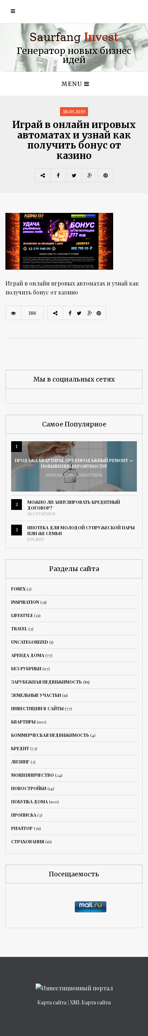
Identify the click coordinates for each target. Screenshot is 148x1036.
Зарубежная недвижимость (46, 682)
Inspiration (25, 602)
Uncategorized (29, 642)
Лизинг (20, 762)
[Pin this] (106, 175)
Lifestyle (22, 615)
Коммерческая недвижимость (50, 735)
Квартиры (90, 475)
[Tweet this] (74, 175)
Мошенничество (32, 775)
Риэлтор (22, 828)
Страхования (27, 841)
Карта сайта (51, 1002)
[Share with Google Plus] (90, 175)
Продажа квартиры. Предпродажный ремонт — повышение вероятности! (74, 463)
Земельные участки (36, 695)
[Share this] (58, 175)
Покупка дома (29, 801)
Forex (18, 589)
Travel (19, 628)
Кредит (36, 539)
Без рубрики (41, 514)
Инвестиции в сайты (37, 708)
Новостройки (28, 788)
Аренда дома (61, 475)
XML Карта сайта (90, 1002)
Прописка (23, 815)
